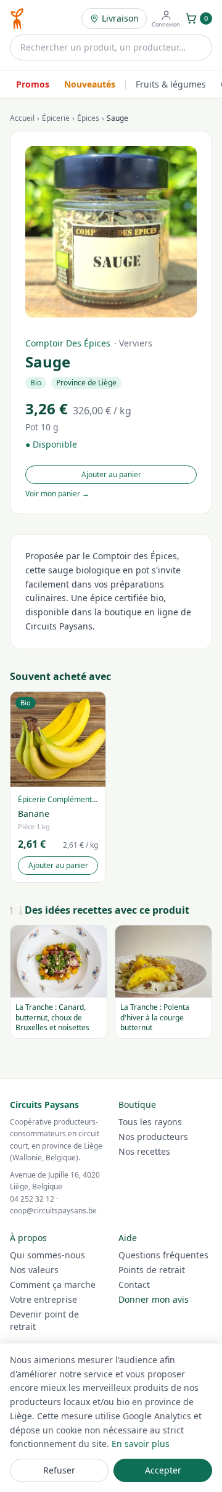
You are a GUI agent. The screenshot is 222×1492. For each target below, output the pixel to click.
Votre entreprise (43, 1299)
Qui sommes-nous (47, 1255)
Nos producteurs (153, 1136)
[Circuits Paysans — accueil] (17, 18)
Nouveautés (89, 84)
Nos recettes (144, 1151)
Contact (134, 1284)
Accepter (163, 1470)
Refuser (59, 1470)
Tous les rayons (150, 1122)
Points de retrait (151, 1270)
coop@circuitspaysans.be (53, 1210)
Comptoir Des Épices (67, 343)
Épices (88, 118)
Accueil (22, 118)
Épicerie (56, 118)
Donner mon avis (153, 1299)
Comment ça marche (53, 1284)
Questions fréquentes (163, 1255)
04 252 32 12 (32, 1199)
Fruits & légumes (171, 84)
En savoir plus (141, 1443)
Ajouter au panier (111, 474)
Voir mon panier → (57, 494)
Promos (32, 84)
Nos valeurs (34, 1270)
